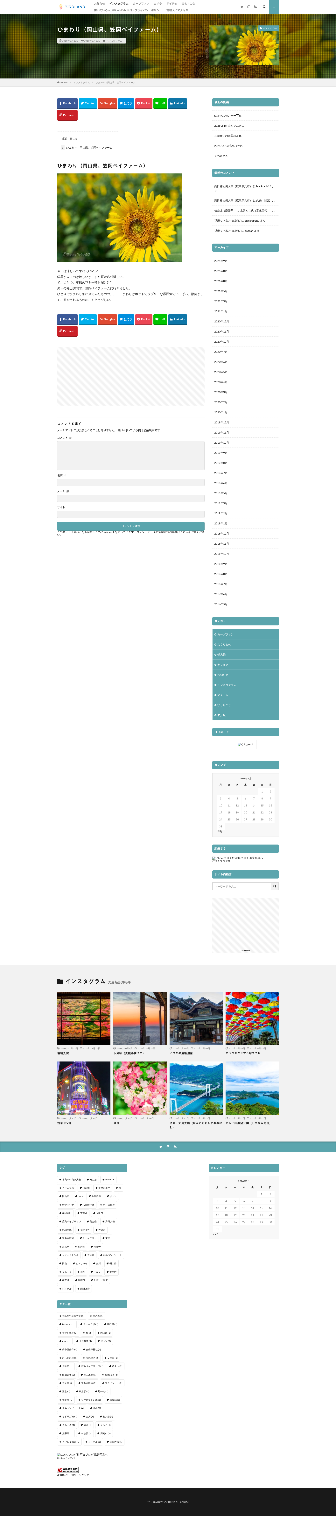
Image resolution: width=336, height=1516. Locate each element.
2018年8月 (221, 574)
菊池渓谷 (85, 1229)
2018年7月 (221, 584)
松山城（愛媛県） (225, 210)
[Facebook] (67, 103)
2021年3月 (221, 301)
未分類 (221, 715)
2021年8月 (221, 281)
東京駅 (65, 1246)
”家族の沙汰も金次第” (227, 220)
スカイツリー (90, 1238)
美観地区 (67, 1213)
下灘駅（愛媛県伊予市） (129, 1053)
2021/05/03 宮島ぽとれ (228, 145)
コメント (64, 437)
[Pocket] (143, 103)
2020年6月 (221, 361)
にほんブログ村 (221, 861)
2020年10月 (221, 341)
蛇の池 (81, 1246)
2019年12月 (221, 422)
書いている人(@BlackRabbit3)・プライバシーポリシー (128, 10)
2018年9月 (221, 563)
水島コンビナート (112, 1255)
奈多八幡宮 (68, 1238)
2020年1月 (221, 412)
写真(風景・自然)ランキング (73, 1474)
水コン (113, 1196)
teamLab (109, 1179)
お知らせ (99, 3)
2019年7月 (221, 473)
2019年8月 (221, 462)
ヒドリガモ (81, 1263)
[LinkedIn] (177, 103)
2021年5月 (221, 291)
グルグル (67, 1288)
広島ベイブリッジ (71, 1221)
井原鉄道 (96, 1196)
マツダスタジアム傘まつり (243, 1053)
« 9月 (219, 831)
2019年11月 (221, 432)
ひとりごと (188, 3)
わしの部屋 (109, 1204)
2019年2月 (221, 513)
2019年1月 (221, 523)
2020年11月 (221, 331)
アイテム (171, 3)
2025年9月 (221, 260)
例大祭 (112, 1263)
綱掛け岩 (85, 1288)
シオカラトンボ (70, 1255)
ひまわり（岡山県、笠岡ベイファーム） (117, 82)
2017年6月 (221, 594)
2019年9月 (221, 452)
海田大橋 (110, 1221)
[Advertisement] (94, 374)
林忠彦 (65, 1280)
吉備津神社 (88, 1204)
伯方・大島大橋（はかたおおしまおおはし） (196, 1125)
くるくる (67, 1271)
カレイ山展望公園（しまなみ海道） (249, 1123)
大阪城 (90, 1255)
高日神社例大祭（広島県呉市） (233, 186)
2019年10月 (221, 442)
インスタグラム (119, 3)
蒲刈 (82, 1271)
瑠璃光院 (63, 1053)
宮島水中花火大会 (71, 1179)
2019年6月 (221, 483)
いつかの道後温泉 (181, 1053)
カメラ (158, 3)
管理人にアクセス (177, 10)
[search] (275, 886)
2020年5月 (221, 372)
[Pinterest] (67, 115)
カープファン (141, 3)
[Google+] (107, 103)
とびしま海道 (101, 1280)
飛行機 (86, 1187)
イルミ (97, 1271)
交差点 (83, 1213)
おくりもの (224, 644)
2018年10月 (221, 553)
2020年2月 (221, 402)
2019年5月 (221, 493)
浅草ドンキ (64, 1123)
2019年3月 (221, 503)
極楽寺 (97, 1246)
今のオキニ (221, 156)
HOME (64, 82)
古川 (98, 1263)
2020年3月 (221, 392)
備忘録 (221, 654)
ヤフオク (222, 664)
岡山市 (65, 1196)
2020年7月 (221, 351)
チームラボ (68, 1187)
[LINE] (160, 103)
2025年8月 (221, 271)
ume (80, 1196)
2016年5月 (221, 604)
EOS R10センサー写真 (228, 115)
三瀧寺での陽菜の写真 (228, 135)
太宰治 (112, 1271)
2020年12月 (221, 321)
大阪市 (99, 1213)
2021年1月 (221, 311)
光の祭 (93, 1179)
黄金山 (93, 1221)
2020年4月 (221, 382)
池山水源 (67, 1229)
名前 (61, 475)
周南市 (81, 1280)
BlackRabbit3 (180, 1501)
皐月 (116, 1123)
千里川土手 (104, 1187)
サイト (61, 507)
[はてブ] (126, 103)
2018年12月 (221, 533)
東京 (107, 1238)
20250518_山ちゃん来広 (229, 125)
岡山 (64, 1263)
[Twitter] (88, 103)
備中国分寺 (68, 1204)
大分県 (101, 1229)
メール (63, 491)
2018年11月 (221, 543)
